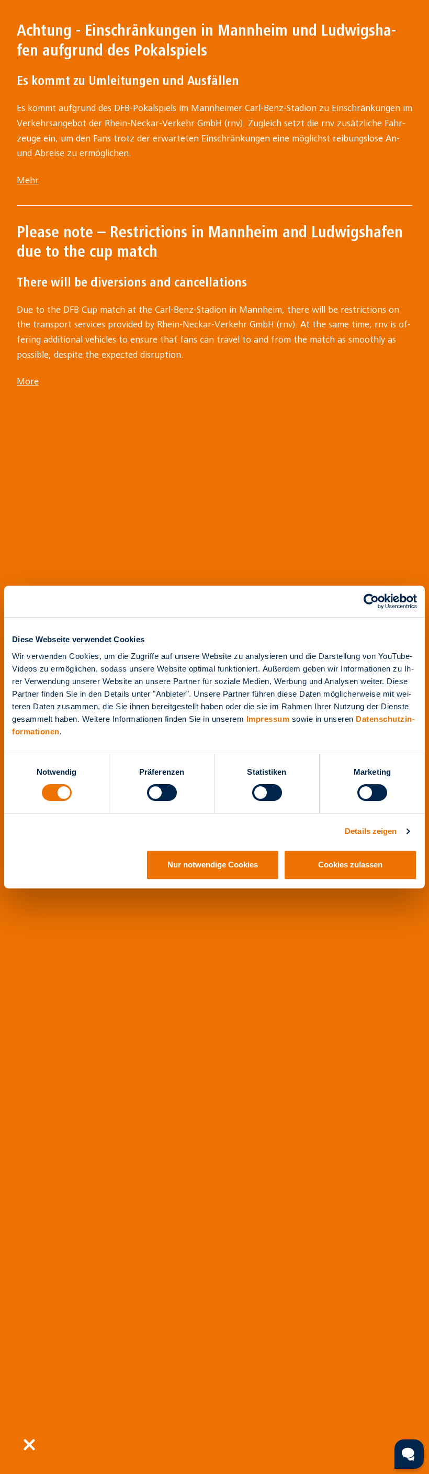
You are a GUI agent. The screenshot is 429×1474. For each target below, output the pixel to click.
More (28, 381)
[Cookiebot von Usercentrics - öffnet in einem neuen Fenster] (371, 601)
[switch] (162, 792)
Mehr (28, 180)
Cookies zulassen (350, 864)
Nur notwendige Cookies (212, 864)
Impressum (268, 718)
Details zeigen (371, 831)
